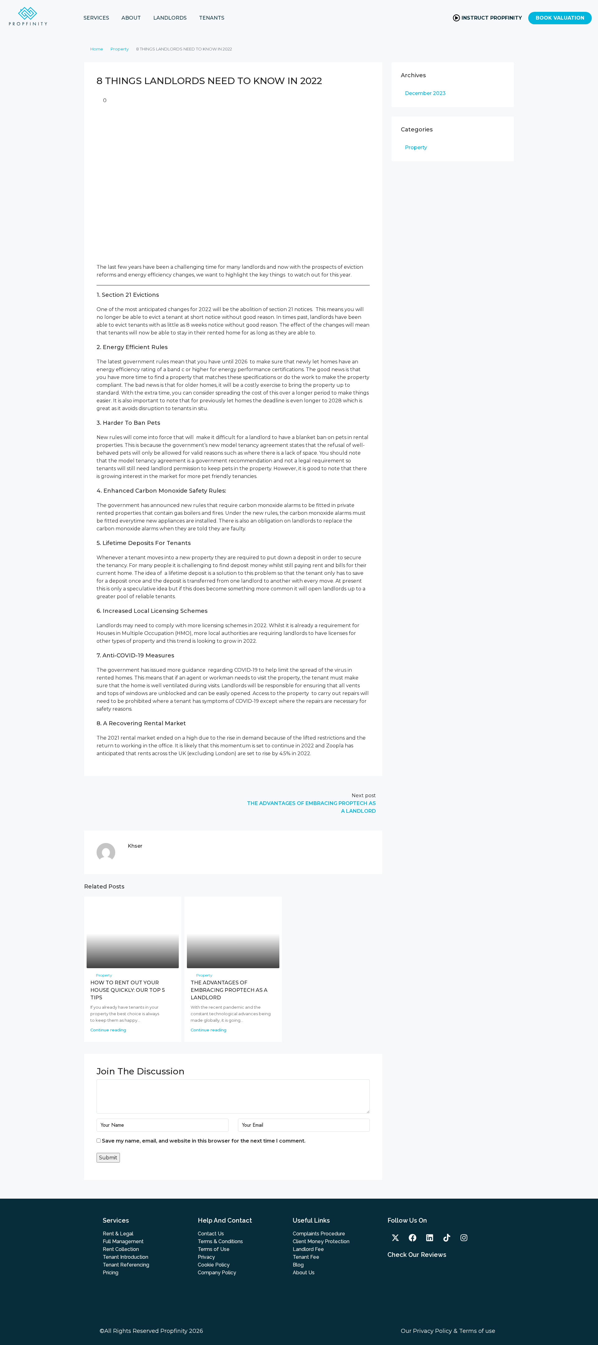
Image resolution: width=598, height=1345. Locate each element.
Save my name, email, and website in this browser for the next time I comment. (204, 1141)
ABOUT (131, 18)
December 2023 (425, 93)
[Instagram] (464, 1237)
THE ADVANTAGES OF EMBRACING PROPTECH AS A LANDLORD (229, 990)
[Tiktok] (446, 1237)
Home (96, 48)
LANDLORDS (170, 18)
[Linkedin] (429, 1237)
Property (120, 48)
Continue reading (108, 1029)
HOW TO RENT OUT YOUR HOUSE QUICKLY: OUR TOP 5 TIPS (127, 990)
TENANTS (211, 18)
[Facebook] (412, 1237)
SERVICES (96, 18)
